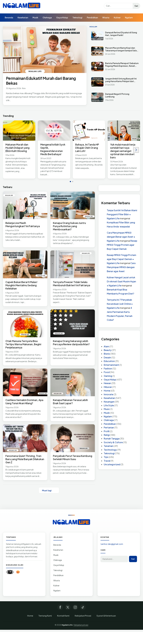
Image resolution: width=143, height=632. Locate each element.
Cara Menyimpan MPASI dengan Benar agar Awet (121, 267)
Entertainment (111, 364)
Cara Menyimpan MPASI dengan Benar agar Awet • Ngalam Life (121, 236)
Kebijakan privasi (81, 625)
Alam (106, 346)
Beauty (107, 350)
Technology (110, 449)
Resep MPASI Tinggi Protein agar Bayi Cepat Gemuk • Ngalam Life (121, 259)
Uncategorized (112, 464)
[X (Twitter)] (68, 607)
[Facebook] (60, 607)
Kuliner (117, 17)
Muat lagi (47, 490)
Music (107, 409)
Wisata (105, 17)
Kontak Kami (63, 615)
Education (109, 361)
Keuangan (109, 401)
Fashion (108, 368)
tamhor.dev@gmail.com (112, 544)
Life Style (109, 405)
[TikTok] (83, 607)
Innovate (108, 394)
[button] (70, 181)
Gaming (108, 375)
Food (107, 372)
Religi (107, 434)
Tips (106, 456)
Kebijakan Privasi (83, 615)
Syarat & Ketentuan (106, 615)
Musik (35, 17)
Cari (136, 6)
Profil (106, 431)
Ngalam (129, 17)
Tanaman (108, 445)
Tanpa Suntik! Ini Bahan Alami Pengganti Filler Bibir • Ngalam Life (122, 214)
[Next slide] (136, 150)
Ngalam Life (67, 625)
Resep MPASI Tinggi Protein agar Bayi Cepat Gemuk (122, 244)
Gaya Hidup (62, 17)
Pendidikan (92, 17)
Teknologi (77, 17)
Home (107, 390)
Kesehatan (23, 17)
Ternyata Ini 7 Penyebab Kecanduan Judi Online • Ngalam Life (120, 303)
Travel (107, 460)
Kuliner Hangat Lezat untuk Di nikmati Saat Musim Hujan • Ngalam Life (121, 281)
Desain (107, 357)
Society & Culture (113, 442)
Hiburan (108, 386)
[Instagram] (75, 607)
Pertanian (109, 427)
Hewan (107, 383)
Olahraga (47, 17)
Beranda (9, 17)
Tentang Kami (45, 615)
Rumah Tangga (111, 438)
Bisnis (107, 353)
